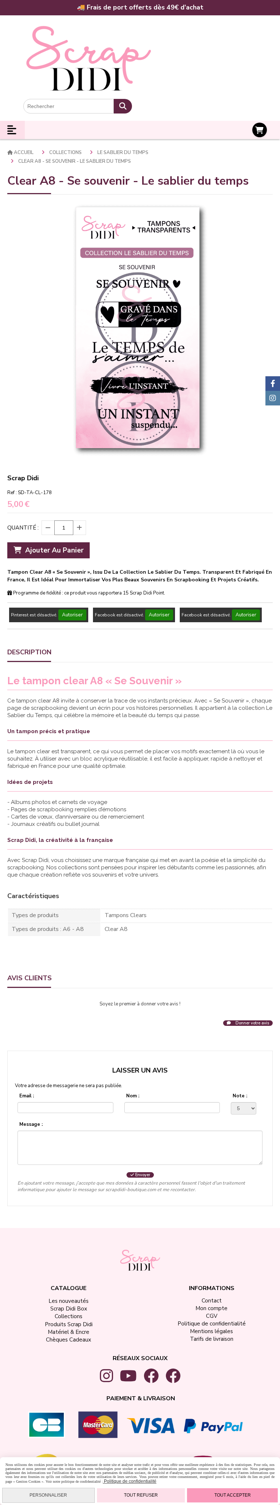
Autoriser (72, 615)
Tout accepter (232, 1495)
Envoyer (142, 1175)
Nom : (132, 1096)
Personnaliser (48, 1495)
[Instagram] (272, 398)
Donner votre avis (251, 1023)
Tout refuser (141, 1495)
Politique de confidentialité (129, 1481)
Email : (26, 1096)
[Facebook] (272, 383)
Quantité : (23, 527)
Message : (31, 1124)
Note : (240, 1096)
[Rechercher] (123, 106)
